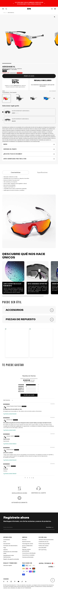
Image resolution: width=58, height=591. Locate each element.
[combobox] (47, 563)
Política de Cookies (43, 545)
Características (15, 172)
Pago (4, 547)
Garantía (5, 549)
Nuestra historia (26, 541)
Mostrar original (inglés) (10, 430)
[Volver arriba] (53, 580)
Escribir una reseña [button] (29, 395)
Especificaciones (42, 172)
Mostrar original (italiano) (10, 443)
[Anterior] (13, 3)
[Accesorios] (51, 310)
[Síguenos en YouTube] (18, 581)
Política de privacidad (44, 543)
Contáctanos (6, 539)
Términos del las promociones (46, 539)
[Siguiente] (44, 3)
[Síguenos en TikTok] (22, 581)
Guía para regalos (7, 565)
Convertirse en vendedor (28, 555)
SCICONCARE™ (42, 547)
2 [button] (27, 477)
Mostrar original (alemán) (10, 473)
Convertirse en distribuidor (29, 553)
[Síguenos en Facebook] (3, 581)
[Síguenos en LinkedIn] (26, 581)
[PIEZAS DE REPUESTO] (51, 319)
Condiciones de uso (43, 541)
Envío (4, 541)
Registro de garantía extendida (11, 559)
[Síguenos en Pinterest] (14, 581)
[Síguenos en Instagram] (11, 581)
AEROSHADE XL (11, 12)
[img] (6, 404)
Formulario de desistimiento (10, 545)
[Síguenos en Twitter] (7, 581)
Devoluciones (6, 543)
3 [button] (29, 477)
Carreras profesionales (27, 557)
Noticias (24, 539)
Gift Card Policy (43, 549)
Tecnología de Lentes (27, 543)
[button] (5, 69)
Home (4, 12)
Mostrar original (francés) (10, 413)
